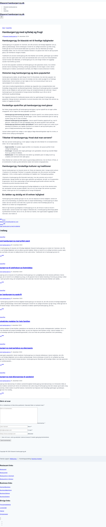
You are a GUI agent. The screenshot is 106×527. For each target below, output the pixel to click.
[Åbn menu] (1, 17)
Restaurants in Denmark (7, 476)
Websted (30, 433)
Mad (3, 28)
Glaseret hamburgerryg (10, 7)
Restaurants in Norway (6, 479)
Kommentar (41, 423)
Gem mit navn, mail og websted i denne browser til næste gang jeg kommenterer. (25, 437)
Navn (30, 426)
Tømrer (2, 511)
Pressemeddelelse (5, 504)
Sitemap (6, 11)
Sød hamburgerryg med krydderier (10, 225)
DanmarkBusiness (5, 487)
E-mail (30, 430)
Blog (5, 9)
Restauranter (3, 472)
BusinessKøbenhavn (6, 490)
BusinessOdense (5, 493)
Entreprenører (4, 514)
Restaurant (3, 469)
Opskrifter (9, 28)
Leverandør (3, 508)
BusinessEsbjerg (5, 496)
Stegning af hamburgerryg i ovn (9, 220)
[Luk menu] (0, 518)
